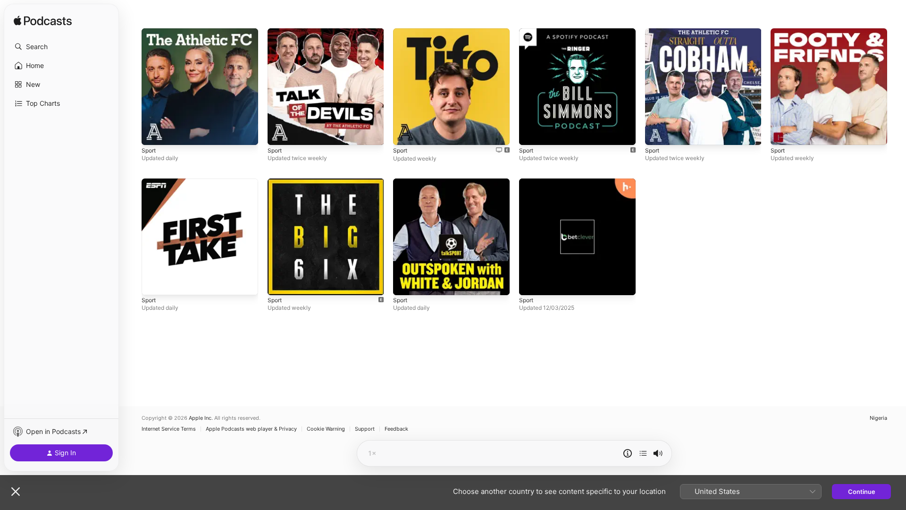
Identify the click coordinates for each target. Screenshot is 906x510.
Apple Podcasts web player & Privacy (251, 429)
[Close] (15, 491)
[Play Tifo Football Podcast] (405, 133)
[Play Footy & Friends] (782, 133)
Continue (861, 491)
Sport (150, 32)
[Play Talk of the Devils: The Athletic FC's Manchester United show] (279, 133)
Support (365, 429)
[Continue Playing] (643, 453)
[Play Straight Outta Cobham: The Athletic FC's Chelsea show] (657, 133)
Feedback (396, 429)
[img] (43, 21)
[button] (61, 47)
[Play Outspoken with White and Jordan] (405, 283)
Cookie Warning (326, 429)
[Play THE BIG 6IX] (279, 283)
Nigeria (878, 418)
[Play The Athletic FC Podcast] (153, 133)
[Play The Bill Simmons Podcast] (531, 133)
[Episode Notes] (627, 453)
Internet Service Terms (169, 429)
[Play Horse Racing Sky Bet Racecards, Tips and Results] (531, 283)
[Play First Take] (153, 283)
